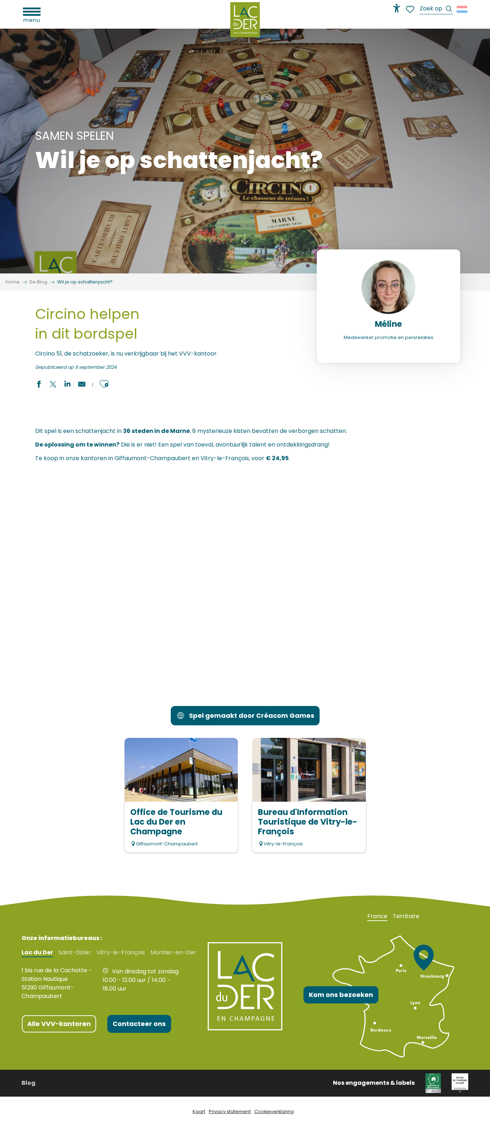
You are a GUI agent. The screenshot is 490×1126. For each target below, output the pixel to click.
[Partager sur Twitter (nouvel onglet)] (53, 385)
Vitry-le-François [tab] (120, 952)
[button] (436, 9)
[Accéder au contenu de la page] (245, 243)
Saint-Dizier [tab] (74, 952)
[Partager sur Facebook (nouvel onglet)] (38, 385)
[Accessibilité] (396, 8)
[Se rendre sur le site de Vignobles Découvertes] (433, 1083)
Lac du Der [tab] (37, 952)
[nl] (462, 9)
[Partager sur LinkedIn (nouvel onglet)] (67, 385)
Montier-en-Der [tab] (173, 952)
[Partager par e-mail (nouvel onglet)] (81, 385)
